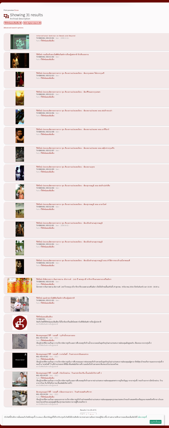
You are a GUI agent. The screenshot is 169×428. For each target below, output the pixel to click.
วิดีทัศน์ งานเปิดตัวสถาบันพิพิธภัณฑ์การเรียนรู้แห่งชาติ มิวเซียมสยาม (62, 54)
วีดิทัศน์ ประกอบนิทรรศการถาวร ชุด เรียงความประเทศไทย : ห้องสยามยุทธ (65, 166)
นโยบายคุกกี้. (142, 417)
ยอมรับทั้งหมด (155, 422)
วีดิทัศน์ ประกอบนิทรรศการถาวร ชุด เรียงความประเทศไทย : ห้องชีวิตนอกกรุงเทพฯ (68, 92)
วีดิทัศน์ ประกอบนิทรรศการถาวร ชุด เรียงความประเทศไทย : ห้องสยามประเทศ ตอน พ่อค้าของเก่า (74, 110)
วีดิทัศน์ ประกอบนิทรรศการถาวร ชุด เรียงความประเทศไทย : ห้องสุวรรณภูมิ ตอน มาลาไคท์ (71, 204)
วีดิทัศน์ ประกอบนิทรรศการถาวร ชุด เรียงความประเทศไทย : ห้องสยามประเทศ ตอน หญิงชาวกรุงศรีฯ (75, 148)
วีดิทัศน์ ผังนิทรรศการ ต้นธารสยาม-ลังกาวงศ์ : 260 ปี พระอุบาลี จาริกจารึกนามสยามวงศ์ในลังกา (73, 279)
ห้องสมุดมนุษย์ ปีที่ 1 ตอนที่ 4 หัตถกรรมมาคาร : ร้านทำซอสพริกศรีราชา (64, 392)
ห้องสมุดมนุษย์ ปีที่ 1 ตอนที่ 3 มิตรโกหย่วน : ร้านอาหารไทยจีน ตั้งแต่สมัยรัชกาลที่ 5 (69, 373)
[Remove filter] (20, 23)
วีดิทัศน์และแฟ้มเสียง (47, 41)
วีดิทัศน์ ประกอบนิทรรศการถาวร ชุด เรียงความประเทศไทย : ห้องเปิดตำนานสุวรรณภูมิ (69, 223)
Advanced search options (13, 27)
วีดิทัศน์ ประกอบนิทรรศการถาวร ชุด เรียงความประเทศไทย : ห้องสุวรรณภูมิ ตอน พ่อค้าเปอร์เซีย (73, 185)
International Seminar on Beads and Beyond (55, 35)
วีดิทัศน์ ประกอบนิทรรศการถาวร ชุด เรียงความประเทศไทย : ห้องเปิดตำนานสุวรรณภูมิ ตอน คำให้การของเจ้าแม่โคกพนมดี (83, 260)
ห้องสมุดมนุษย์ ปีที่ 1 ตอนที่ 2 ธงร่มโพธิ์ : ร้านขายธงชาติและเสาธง (62, 354)
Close (16, 10)
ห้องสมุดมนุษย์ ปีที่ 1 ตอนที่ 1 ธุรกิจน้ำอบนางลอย (55, 335)
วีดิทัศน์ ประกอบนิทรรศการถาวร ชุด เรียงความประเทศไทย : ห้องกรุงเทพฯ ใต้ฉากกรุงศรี (70, 73)
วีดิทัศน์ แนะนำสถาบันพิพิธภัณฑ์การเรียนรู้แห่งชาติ (55, 298)
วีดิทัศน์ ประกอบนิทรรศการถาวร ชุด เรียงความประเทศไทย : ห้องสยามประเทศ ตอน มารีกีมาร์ (72, 129)
